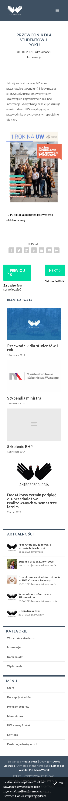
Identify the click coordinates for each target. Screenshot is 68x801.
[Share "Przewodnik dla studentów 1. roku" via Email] (49, 250)
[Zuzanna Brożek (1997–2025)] (12, 564)
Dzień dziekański (29, 610)
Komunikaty (38, 614)
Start (10, 687)
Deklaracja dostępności (22, 744)
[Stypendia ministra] (34, 376)
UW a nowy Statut (18, 725)
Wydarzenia (51, 601)
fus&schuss (30, 761)
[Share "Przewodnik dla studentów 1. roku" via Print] (56, 250)
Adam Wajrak (41, 769)
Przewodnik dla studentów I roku (32, 348)
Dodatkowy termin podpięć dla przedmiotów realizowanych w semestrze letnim (32, 501)
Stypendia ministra (24, 398)
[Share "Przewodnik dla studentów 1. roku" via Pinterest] (34, 250)
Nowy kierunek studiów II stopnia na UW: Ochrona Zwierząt (39, 578)
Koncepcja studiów (19, 697)
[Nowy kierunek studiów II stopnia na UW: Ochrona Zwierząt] (12, 579)
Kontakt (12, 734)
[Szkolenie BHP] (34, 425)
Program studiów (18, 706)
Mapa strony (15, 716)
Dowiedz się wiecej (15, 786)
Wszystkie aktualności (21, 638)
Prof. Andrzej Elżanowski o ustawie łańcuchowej (35, 546)
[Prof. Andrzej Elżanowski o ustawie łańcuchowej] (12, 547)
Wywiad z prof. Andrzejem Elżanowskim (35, 595)
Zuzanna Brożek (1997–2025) (37, 561)
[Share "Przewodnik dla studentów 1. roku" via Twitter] (19, 250)
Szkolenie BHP (20, 446)
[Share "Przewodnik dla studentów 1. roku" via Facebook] (11, 250)
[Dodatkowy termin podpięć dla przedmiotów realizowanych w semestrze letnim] (34, 473)
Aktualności (42, 52)
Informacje (34, 57)
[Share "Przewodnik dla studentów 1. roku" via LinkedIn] (41, 250)
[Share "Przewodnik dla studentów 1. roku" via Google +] (26, 250)
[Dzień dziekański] (12, 613)
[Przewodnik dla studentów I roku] (34, 324)
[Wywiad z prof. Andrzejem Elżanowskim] (12, 596)
